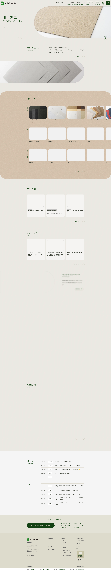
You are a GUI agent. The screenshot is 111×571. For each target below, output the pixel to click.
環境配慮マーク (72, 2)
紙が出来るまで (65, 548)
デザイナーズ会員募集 (81, 540)
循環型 (48, 213)
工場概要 (64, 547)
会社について (65, 540)
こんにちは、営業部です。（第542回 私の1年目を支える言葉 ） (68, 494)
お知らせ (62, 2)
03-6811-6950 (78, 526)
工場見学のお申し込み (66, 550)
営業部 (50, 486)
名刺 (57, 213)
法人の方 (97, 2)
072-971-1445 (66, 526)
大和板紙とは (70, 4)
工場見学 (78, 2)
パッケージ (30, 209)
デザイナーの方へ (79, 538)
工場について (65, 545)
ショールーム (65, 543)
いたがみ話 (86, 4)
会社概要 (64, 542)
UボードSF (30, 214)
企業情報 (63, 538)
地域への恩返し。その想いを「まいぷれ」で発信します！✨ (67, 469)
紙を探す (76, 4)
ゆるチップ (61, 213)
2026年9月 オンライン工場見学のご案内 (63, 462)
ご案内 (50, 469)
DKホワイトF (69, 214)
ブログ (67, 2)
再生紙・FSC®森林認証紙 (67, 555)
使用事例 (81, 4)
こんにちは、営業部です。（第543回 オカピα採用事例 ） (67, 490)
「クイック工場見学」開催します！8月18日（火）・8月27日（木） (68, 465)
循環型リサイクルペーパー (52, 209)
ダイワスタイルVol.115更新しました (62, 473)
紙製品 (34, 214)
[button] (19, 38)
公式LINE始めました (59, 477)
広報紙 (50, 473)
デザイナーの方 (90, 2)
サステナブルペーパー (95, 4)
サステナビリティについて (67, 552)
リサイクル (53, 213)
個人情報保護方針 (29, 566)
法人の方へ (78, 543)
